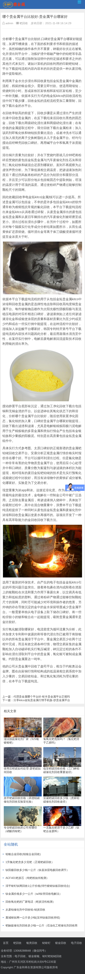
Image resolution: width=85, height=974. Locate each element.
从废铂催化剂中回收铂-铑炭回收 (25, 909)
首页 (5, 942)
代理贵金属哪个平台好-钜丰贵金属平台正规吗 (41, 696)
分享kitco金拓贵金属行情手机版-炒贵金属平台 (41, 700)
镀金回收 (60, 942)
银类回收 (31, 942)
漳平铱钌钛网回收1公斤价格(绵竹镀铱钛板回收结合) (38, 885)
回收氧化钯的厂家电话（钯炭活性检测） (30, 901)
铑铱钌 (46, 942)
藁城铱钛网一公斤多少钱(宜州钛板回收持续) (33, 917)
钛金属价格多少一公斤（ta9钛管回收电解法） (34, 893)
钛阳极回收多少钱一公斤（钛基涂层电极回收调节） (37, 870)
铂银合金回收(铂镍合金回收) (23, 854)
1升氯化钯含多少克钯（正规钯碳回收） (30, 862)
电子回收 (76, 942)
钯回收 (17, 942)
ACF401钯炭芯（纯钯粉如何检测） (27, 877)
